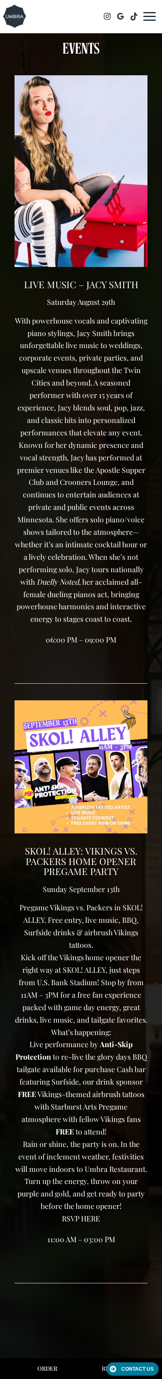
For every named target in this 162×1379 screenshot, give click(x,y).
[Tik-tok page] (133, 16)
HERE (90, 1218)
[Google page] (120, 16)
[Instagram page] (107, 16)
